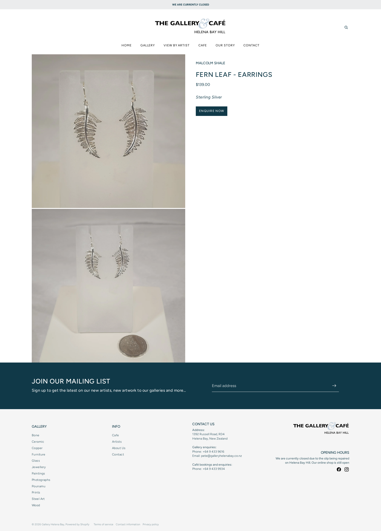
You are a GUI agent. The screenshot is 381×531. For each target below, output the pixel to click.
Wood (36, 505)
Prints (36, 492)
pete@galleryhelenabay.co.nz (221, 456)
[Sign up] (334, 385)
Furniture (38, 454)
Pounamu (38, 486)
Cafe (115, 435)
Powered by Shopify (77, 524)
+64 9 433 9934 (214, 469)
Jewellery (39, 467)
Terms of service (103, 524)
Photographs (41, 480)
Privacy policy (151, 524)
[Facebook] (339, 469)
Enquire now (211, 111)
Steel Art (38, 499)
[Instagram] (346, 469)
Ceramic (38, 442)
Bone (35, 435)
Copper (37, 448)
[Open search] (346, 27)
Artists (117, 442)
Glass (36, 461)
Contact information (128, 524)
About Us (118, 448)
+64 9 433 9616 (213, 452)
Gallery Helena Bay (53, 524)
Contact (118, 454)
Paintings (38, 473)
